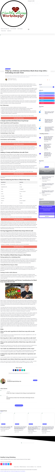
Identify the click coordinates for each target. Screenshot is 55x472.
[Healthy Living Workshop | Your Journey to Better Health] (13, 13)
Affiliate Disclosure (22, 466)
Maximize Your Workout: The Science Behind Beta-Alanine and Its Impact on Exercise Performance (47, 170)
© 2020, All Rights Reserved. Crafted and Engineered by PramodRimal (12, 471)
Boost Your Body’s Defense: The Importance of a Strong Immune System (47, 146)
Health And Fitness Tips (44, 202)
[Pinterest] (36, 3)
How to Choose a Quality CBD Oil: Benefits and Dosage (49, 112)
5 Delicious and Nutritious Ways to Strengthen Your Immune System (48, 154)
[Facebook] (31, 3)
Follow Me (35, 380)
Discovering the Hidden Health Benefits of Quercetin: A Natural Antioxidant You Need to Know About (49, 129)
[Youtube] (38, 3)
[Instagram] (34, 3)
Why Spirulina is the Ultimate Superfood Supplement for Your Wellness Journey (49, 121)
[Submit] (53, 87)
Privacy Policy (16, 466)
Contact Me (39, 466)
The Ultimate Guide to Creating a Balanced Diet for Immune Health (48, 191)
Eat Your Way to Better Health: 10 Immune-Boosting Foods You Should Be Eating (48, 138)
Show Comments (19, 405)
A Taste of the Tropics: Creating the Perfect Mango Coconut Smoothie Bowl (20, 393)
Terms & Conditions (30, 466)
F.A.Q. (35, 466)
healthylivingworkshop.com (12, 78)
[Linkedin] (29, 3)
